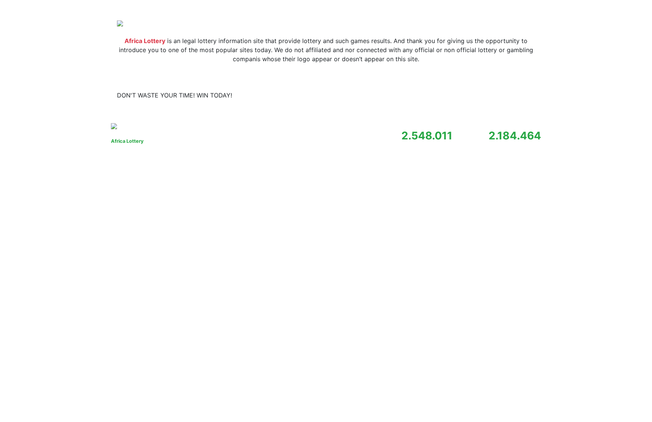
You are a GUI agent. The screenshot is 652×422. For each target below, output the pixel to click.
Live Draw (517, 95)
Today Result (432, 95)
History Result (477, 95)
